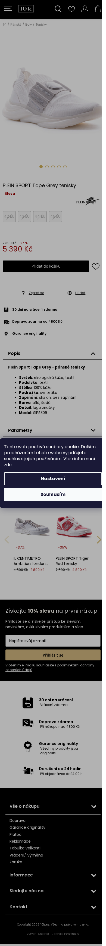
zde (8, 465)
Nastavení (53, 478)
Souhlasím (53, 494)
